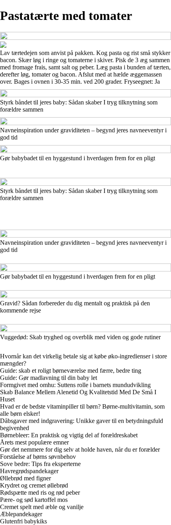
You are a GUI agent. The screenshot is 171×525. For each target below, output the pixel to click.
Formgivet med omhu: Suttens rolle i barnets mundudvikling (75, 384)
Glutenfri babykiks (23, 521)
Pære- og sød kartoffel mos (34, 499)
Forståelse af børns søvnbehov (38, 456)
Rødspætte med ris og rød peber (40, 492)
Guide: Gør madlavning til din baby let (48, 377)
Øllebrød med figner (25, 478)
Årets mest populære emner (34, 442)
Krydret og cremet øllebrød (34, 485)
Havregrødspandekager (29, 471)
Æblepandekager (21, 514)
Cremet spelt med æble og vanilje (42, 506)
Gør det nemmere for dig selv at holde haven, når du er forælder (80, 449)
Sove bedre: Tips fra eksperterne (40, 463)
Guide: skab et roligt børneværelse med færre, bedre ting (70, 370)
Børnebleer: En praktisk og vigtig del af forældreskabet (69, 435)
